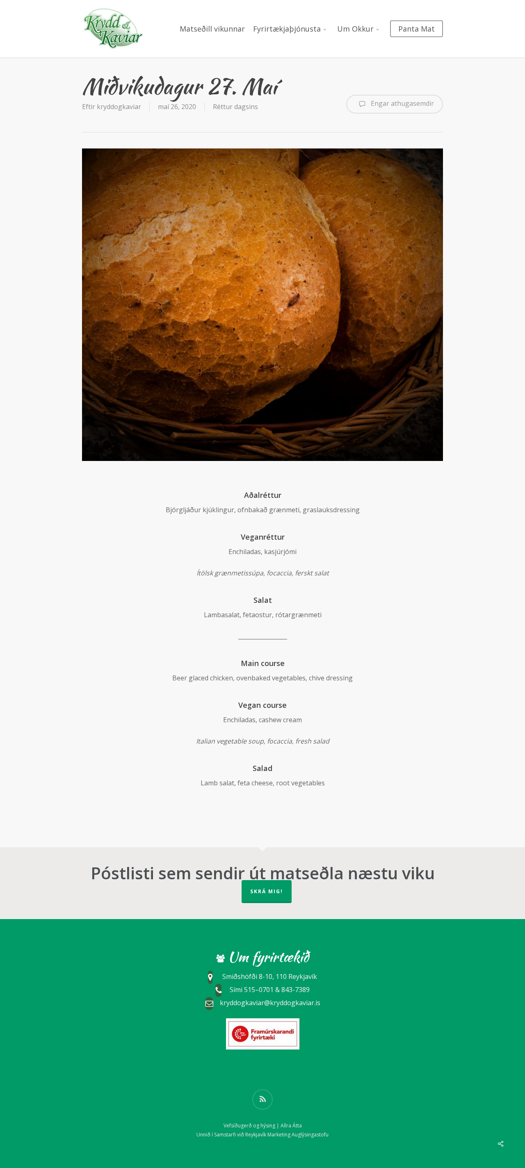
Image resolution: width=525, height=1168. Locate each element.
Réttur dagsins (235, 106)
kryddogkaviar (119, 106)
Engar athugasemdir (401, 103)
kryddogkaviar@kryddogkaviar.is (270, 1002)
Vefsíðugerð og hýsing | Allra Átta (263, 1125)
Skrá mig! (266, 891)
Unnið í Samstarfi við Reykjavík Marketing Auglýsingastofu (262, 1134)
